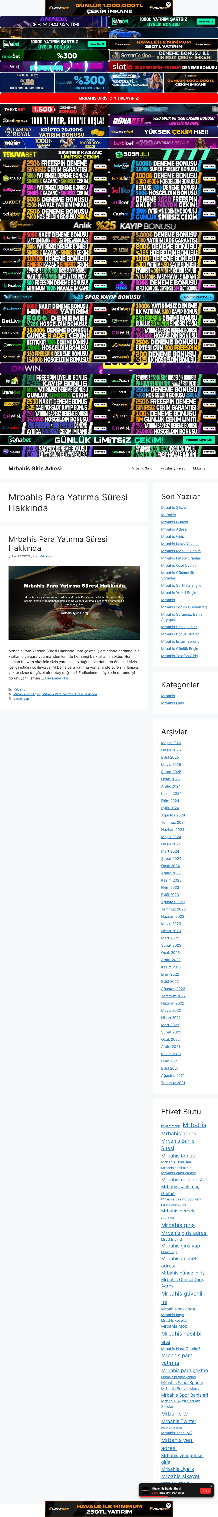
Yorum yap (21, 699)
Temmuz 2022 (173, 996)
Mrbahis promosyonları (178, 1377)
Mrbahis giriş (178, 1225)
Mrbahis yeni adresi (177, 1444)
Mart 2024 (170, 851)
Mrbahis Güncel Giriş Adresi (182, 1283)
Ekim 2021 (170, 1061)
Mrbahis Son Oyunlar (179, 627)
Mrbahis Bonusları (176, 1162)
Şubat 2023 (171, 945)
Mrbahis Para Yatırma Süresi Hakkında (69, 694)
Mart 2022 (170, 1025)
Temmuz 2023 (173, 909)
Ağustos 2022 (173, 989)
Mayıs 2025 (171, 764)
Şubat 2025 (171, 772)
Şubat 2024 (171, 858)
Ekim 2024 (170, 801)
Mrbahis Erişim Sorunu (180, 641)
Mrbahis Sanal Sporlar (182, 1382)
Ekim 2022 (170, 974)
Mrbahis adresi (179, 1133)
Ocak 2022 (170, 1039)
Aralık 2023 (171, 873)
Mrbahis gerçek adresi (177, 1214)
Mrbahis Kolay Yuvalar (180, 544)
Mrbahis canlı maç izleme (180, 1190)
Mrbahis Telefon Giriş (179, 656)
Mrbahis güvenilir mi (183, 1297)
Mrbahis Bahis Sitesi (177, 1144)
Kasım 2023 (171, 880)
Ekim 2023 (170, 887)
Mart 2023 (170, 938)
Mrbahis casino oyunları (181, 1199)
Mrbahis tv (174, 1413)
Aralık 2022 (171, 960)
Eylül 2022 (170, 981)
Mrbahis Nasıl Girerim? (180, 1348)
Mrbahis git (169, 1252)
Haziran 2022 (172, 1003)
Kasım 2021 (171, 1054)
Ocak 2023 (170, 952)
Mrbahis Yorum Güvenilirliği (184, 607)
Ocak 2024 (170, 866)
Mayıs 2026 (171, 743)
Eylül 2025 (170, 757)
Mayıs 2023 (171, 924)
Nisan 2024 (171, 844)
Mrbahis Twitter (178, 1421)
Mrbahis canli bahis (176, 1168)
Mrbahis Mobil (175, 1326)
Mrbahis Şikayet (173, 468)
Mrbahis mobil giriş (27, 694)
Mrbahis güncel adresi (178, 1262)
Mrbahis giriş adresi (184, 1233)
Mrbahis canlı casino (178, 1173)
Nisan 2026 (171, 750)
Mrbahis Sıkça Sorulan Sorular (180, 1404)
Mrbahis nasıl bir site (182, 1337)
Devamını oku (56, 678)
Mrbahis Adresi (174, 529)
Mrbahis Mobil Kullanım (181, 551)
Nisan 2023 (171, 931)
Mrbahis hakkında (178, 1308)
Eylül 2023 (170, 895)
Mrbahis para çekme (184, 1370)
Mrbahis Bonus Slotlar (180, 634)
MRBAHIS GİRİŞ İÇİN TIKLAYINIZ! (109, 98)
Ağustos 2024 (173, 815)
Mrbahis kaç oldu (174, 1321)
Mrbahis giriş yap (180, 1246)
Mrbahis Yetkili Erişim (179, 593)
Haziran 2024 (172, 830)
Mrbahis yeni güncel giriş (182, 1459)
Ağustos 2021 (173, 1075)
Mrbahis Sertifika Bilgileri (182, 585)
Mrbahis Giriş (142, 468)
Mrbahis (199, 468)
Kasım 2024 (171, 793)
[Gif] (109, 225)
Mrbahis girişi (171, 1239)
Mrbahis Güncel (174, 522)
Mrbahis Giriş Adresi (35, 468)
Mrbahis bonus (178, 1156)
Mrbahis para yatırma (176, 1359)
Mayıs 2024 (171, 837)
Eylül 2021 (169, 1068)
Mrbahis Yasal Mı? (176, 1433)
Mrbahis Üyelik (177, 1469)
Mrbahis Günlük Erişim (180, 648)
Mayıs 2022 (171, 1010)
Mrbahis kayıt (172, 1315)
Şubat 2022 (171, 1032)
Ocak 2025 (170, 779)
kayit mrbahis (171, 1126)
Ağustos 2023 (173, 902)
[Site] (54, 166)
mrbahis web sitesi (171, 1428)
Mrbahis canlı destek (184, 1180)
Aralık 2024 (171, 786)
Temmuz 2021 (173, 1083)
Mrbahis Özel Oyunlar (179, 565)
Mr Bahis (168, 515)
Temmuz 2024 (173, 822)
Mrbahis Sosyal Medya (181, 1388)
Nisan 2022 (171, 1018)
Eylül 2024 (170, 808)
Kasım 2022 (171, 967)
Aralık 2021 (170, 1047)
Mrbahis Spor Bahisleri (184, 1395)
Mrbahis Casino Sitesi (173, 1204)
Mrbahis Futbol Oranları (181, 558)
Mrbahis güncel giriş (183, 1273)
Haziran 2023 (172, 916)
